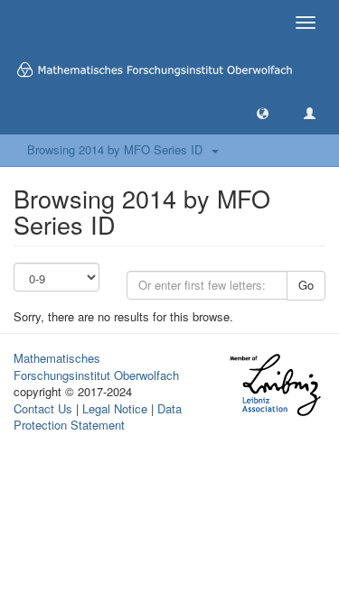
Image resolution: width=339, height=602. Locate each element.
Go (306, 284)
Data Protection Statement (98, 417)
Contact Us (43, 408)
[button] (262, 112)
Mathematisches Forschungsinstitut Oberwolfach (96, 366)
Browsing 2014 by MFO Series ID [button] (118, 149)
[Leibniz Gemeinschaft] (274, 385)
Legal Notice (114, 408)
